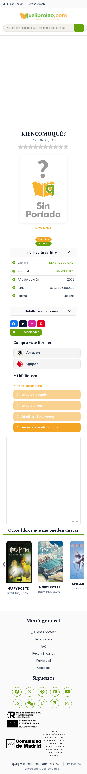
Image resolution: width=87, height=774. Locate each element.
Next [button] (83, 564)
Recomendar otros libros (39, 427)
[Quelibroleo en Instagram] (32, 323)
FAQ (43, 646)
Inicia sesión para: (29, 385)
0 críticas (43, 243)
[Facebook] (17, 692)
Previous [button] (4, 564)
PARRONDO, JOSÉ (44, 140)
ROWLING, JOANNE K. (19, 593)
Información (43, 639)
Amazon (32, 352)
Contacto (43, 667)
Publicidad (43, 660)
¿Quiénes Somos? (43, 632)
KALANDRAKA (64, 271)
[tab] (43, 252)
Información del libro (41, 252)
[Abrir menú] (79, 28)
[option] (19, 568)
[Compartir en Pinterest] (41, 323)
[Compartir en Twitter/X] (23, 323)
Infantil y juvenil (61, 262)
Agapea (31, 364)
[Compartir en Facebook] (14, 323)
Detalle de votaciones (41, 311)
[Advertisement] (43, 83)
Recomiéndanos (43, 653)
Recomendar (30, 332)
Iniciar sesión (15, 3)
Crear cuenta (37, 3)
